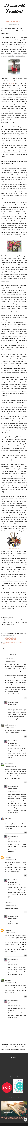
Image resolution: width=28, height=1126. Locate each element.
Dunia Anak (19, 642)
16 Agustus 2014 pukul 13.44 (14, 884)
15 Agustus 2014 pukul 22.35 (10, 905)
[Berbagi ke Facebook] (6, 639)
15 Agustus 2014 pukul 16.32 (14, 841)
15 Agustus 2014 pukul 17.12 (13, 706)
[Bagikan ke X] (9, 639)
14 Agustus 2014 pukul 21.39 (10, 727)
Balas (25, 697)
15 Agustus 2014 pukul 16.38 (14, 745)
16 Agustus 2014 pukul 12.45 (10, 932)
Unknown (8, 857)
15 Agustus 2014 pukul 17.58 (10, 859)
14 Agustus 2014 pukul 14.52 (10, 661)
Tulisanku (3, 643)
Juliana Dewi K (9, 903)
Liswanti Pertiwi (14, 8)
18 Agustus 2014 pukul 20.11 (10, 982)
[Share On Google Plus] (15, 639)
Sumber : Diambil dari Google (14, 548)
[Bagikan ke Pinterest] (12, 639)
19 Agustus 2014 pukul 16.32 (14, 1005)
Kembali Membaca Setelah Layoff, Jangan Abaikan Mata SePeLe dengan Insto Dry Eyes (14, 1118)
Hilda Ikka (8, 818)
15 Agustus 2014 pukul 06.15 (10, 766)
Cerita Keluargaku (10, 642)
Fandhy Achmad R (10, 725)
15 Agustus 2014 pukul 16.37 (14, 791)
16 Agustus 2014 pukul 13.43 (14, 964)
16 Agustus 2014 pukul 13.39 (14, 921)
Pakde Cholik (9, 659)
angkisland (8, 980)
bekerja (11, 83)
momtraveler (9, 764)
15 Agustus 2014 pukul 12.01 (10, 820)
